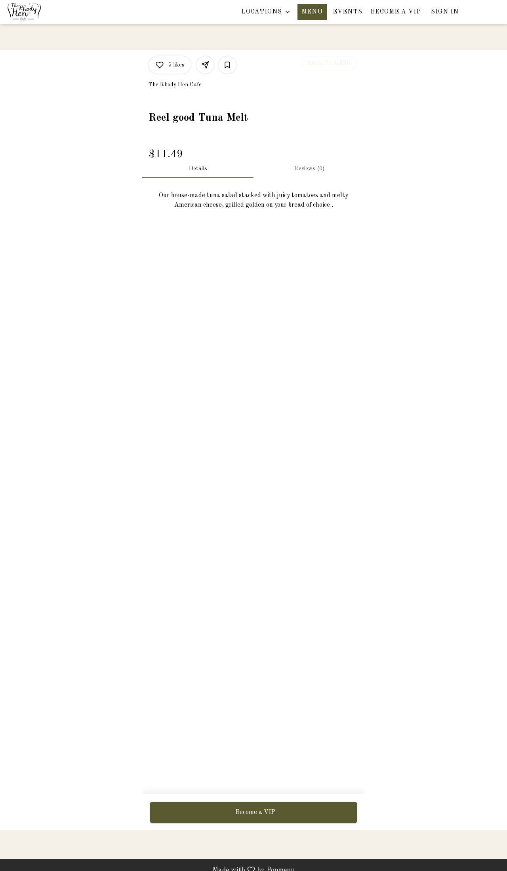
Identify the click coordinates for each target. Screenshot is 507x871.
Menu (312, 12)
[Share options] (205, 65)
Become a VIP (395, 12)
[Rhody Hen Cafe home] (42, 12)
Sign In (445, 12)
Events (347, 12)
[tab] (198, 168)
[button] (266, 12)
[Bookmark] (227, 65)
